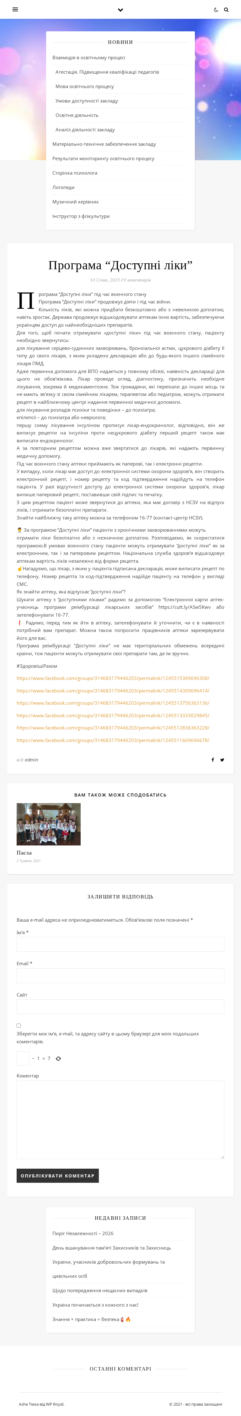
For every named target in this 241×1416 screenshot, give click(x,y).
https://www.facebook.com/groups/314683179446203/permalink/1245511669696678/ (113, 740)
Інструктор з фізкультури (81, 216)
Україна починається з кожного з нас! (95, 1305)
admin (31, 760)
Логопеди (63, 187)
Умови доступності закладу (87, 100)
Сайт (22, 995)
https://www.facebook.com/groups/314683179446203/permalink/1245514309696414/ (113, 690)
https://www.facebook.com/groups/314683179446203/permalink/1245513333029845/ (113, 715)
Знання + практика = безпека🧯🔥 (91, 1319)
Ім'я (23, 932)
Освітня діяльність (77, 115)
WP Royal (54, 1404)
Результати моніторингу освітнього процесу (103, 158)
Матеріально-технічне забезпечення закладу (104, 144)
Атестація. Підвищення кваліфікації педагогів (107, 72)
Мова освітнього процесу (85, 86)
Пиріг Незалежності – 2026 (83, 1233)
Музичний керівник (75, 201)
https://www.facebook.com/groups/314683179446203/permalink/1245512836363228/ (113, 727)
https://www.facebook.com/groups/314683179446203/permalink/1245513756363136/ (113, 703)
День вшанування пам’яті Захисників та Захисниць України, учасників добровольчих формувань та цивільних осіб (111, 1262)
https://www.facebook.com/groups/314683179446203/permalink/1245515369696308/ (113, 678)
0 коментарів (137, 279)
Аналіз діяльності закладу (85, 129)
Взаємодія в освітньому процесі (88, 57)
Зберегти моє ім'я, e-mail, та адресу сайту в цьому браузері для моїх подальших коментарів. (108, 1037)
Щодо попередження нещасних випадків (99, 1290)
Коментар (28, 1075)
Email (24, 963)
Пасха (24, 853)
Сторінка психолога (74, 173)
